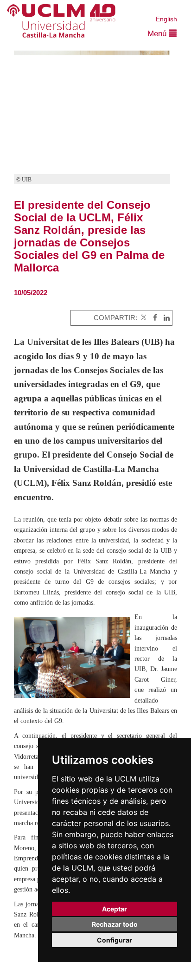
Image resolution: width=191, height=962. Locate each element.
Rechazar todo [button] (115, 924)
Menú (158, 33)
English (166, 19)
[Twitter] (142, 318)
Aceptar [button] (114, 909)
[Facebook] (152, 318)
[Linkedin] (164, 318)
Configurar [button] (114, 940)
